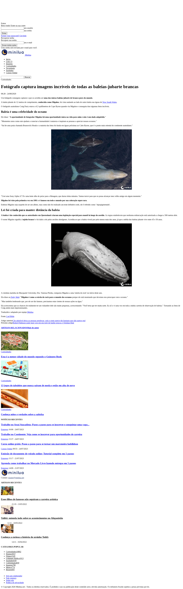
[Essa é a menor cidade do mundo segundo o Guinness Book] (14, 349)
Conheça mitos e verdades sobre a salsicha (22, 414)
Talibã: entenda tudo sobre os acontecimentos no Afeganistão (32, 518)
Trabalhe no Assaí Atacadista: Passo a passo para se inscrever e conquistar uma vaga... (45, 424)
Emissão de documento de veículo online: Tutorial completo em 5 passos (37, 453)
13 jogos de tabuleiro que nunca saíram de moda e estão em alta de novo (38, 385)
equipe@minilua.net (16, 478)
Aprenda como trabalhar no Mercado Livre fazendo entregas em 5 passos (38, 463)
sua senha (28, 31)
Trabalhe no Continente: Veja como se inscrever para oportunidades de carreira (41, 434)
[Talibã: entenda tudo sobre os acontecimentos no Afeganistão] (7, 513)
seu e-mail (28, 43)
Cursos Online (11, 73)
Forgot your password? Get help (13, 36)
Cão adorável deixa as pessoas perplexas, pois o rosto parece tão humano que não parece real (49, 321)
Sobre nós (10, 580)
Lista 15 (9, 61)
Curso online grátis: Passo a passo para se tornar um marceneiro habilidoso (39, 444)
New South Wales (109, 102)
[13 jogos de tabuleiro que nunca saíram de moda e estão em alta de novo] (14, 378)
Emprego (4, 429)
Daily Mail (14, 297)
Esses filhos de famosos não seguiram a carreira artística (29, 499)
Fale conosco (11, 578)
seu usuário (28, 28)
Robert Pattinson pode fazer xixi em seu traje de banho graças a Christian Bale (43, 323)
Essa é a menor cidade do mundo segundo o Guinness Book (31, 356)
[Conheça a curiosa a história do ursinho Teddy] (7, 532)
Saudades (9, 70)
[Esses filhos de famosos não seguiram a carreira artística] (7, 494)
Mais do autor (33, 328)
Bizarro (4, 523)
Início (8, 59)
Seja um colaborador (14, 576)
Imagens (9, 64)
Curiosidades (11, 66)
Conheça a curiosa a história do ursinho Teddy (25, 537)
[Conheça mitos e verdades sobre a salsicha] (14, 407)
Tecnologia (10, 68)
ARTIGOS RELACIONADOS (14, 328)
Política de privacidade (15, 583)
